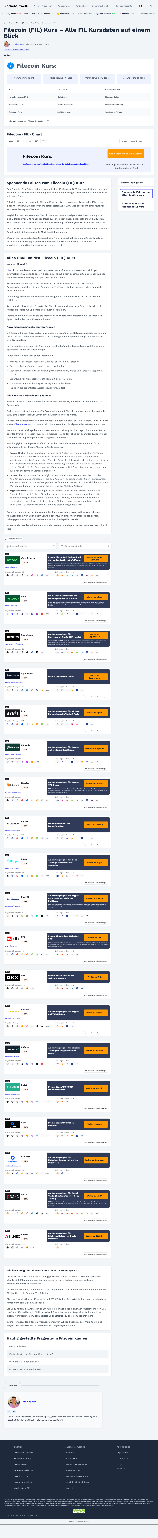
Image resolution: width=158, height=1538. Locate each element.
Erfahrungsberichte (100, 6)
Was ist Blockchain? (23, 1452)
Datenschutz (123, 1458)
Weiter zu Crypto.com (94, 676)
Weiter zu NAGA (94, 1196)
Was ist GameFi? (22, 1488)
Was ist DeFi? (20, 1464)
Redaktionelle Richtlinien (77, 1482)
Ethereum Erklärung (23, 1470)
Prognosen (47, 6)
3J (18, 141)
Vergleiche (81, 6)
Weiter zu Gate (94, 1124)
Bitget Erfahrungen (12, 868)
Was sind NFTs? (21, 1476)
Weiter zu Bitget (94, 862)
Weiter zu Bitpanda (94, 748)
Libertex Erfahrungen (12, 792)
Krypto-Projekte (124, 6)
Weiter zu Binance (94, 1013)
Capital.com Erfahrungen (14, 644)
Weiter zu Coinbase (94, 1160)
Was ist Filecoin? (18, 1346)
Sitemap (121, 1468)
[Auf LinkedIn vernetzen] (14, 1411)
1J (24, 141)
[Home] (4, 23)
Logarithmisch (137, 141)
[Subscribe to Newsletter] (141, 6)
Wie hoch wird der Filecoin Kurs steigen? (31, 1354)
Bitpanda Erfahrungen (13, 754)
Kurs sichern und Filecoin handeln (125, 154)
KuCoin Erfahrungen (12, 1094)
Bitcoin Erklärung (22, 1458)
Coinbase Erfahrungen (13, 1166)
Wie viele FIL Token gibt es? (24, 1361)
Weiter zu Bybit (94, 712)
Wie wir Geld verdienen (76, 1464)
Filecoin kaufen (22, 424)
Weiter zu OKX (95, 977)
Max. (11, 141)
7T (43, 141)
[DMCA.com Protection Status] (79, 1511)
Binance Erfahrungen (12, 1018)
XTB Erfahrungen (11, 946)
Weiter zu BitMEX (94, 1236)
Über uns (69, 1452)
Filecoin (11, 270)
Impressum (122, 1452)
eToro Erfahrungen (11, 567)
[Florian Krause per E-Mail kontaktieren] (9, 1411)
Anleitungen (64, 6)
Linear (124, 141)
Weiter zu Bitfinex (94, 1050)
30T (36, 141)
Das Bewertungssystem (76, 1476)
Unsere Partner (72, 1470)
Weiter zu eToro (94, 597)
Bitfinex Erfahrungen (12, 1056)
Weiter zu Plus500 (94, 898)
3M (30, 141)
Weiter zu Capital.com (94, 635)
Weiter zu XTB (94, 937)
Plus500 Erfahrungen (12, 906)
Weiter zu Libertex (95, 783)
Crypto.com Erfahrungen (14, 682)
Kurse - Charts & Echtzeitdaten (17, 50)
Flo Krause (29, 1401)
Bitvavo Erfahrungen (12, 830)
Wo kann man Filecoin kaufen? (25, 1369)
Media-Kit (70, 1488)
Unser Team (71, 1458)
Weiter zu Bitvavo (94, 825)
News (36, 6)
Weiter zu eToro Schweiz (94, 558)
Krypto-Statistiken (23, 1482)
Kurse (11, 23)
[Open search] (151, 5)
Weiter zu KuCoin (94, 1088)
